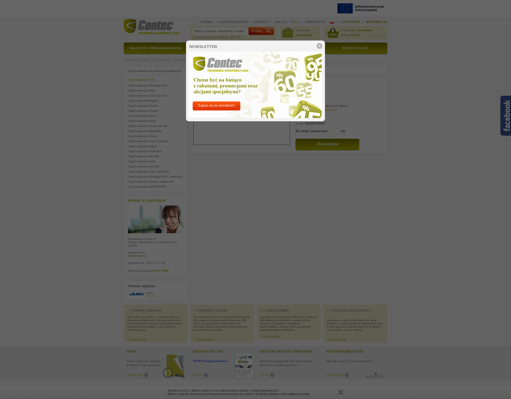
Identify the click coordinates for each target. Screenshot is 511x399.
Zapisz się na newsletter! (216, 105)
